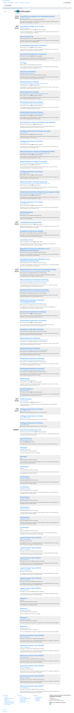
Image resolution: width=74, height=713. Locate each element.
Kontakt (4, 0)
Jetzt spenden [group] (67, 2)
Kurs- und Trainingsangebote (25, 698)
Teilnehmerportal (23, 699)
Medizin (6, 699)
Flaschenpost (37, 698)
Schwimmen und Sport (9, 698)
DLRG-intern (7, 0)
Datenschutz (5, 711)
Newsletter (37, 700)
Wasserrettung (7, 700)
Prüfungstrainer (23, 700)
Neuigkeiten (21, 2)
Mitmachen (16, 2)
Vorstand (6, 697)
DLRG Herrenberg (6, 8)
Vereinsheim (27, 2)
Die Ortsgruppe (11, 2)
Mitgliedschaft (22, 702)
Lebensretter (37, 699)
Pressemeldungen (38, 697)
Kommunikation (7, 704)
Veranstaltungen (19, 8)
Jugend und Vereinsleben (9, 702)
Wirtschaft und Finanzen (9, 703)
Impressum (5, 709)
